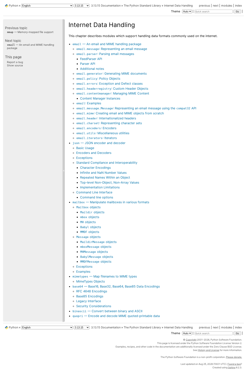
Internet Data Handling (178, 5)
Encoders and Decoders (93, 153)
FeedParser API (91, 59)
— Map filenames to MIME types (105, 276)
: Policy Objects (98, 78)
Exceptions (84, 158)
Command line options (96, 197)
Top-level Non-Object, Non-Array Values (109, 182)
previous (204, 5)
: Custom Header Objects (112, 88)
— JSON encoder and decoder (99, 143)
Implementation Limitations (100, 187)
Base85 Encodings (89, 296)
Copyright (191, 339)
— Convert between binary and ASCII (107, 311)
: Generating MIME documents (111, 73)
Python (13, 5)
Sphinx (231, 367)
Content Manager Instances (100, 98)
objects (88, 207)
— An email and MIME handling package (107, 44)
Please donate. (234, 357)
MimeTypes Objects (90, 281)
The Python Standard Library (142, 5)
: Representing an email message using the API (136, 108)
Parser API (87, 64)
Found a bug (234, 364)
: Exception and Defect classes (109, 83)
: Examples (88, 103)
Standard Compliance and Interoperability (106, 162)
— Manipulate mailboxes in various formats (111, 202)
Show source (15, 65)
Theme (176, 11)
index (238, 5)
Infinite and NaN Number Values (103, 173)
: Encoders (96, 128)
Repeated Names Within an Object (105, 177)
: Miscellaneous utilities (102, 133)
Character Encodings (95, 167)
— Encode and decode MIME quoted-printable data (116, 316)
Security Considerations (93, 306)
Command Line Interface (94, 192)
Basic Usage (85, 148)
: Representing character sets (109, 123)
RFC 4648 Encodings (91, 291)
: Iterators (96, 138)
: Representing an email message (111, 49)
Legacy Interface (88, 301)
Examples (83, 271)
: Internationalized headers (106, 118)
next (215, 5)
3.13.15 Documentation (106, 5)
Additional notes (92, 69)
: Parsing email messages (105, 54)
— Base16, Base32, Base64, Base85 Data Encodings (116, 286)
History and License (208, 350)
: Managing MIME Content (112, 93)
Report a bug (15, 62)
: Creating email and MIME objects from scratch (120, 113)
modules (226, 5)
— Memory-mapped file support (30, 32)
